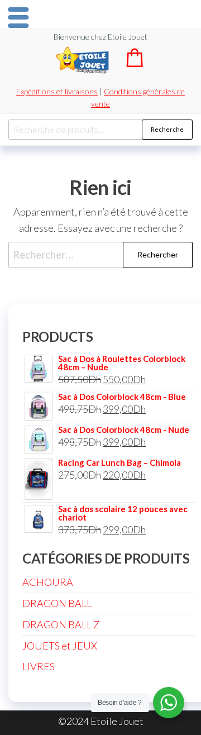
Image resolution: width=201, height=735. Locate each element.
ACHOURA (47, 582)
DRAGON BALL (57, 603)
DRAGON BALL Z (60, 624)
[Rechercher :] (100, 255)
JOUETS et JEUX (59, 645)
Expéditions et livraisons (57, 91)
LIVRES (38, 666)
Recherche (167, 129)
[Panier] (134, 63)
